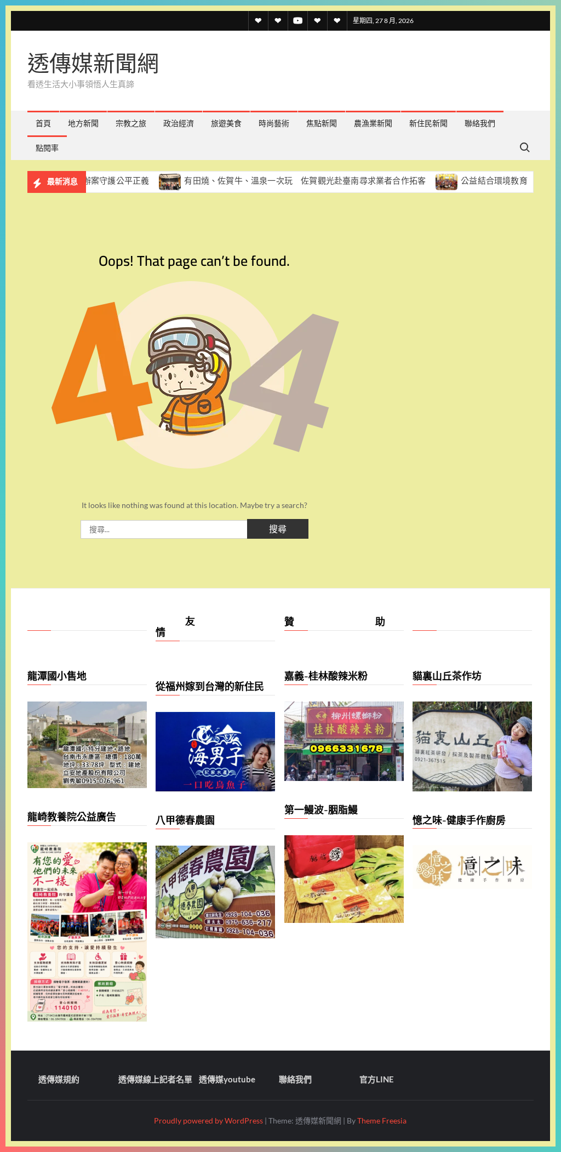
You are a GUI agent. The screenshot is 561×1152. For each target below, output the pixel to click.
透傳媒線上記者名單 (155, 1079)
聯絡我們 (480, 123)
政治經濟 (178, 123)
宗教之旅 (131, 123)
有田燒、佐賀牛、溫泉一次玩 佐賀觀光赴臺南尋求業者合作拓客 (278, 181)
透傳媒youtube (227, 1079)
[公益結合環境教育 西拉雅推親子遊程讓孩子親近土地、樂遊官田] (421, 180)
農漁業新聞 (373, 123)
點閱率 (47, 147)
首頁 (43, 123)
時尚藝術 (274, 123)
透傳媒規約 (58, 1079)
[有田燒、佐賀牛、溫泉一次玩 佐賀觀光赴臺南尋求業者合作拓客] (144, 180)
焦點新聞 (321, 123)
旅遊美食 (226, 123)
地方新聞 (83, 123)
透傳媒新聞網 (93, 63)
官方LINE (376, 1079)
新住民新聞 (428, 123)
